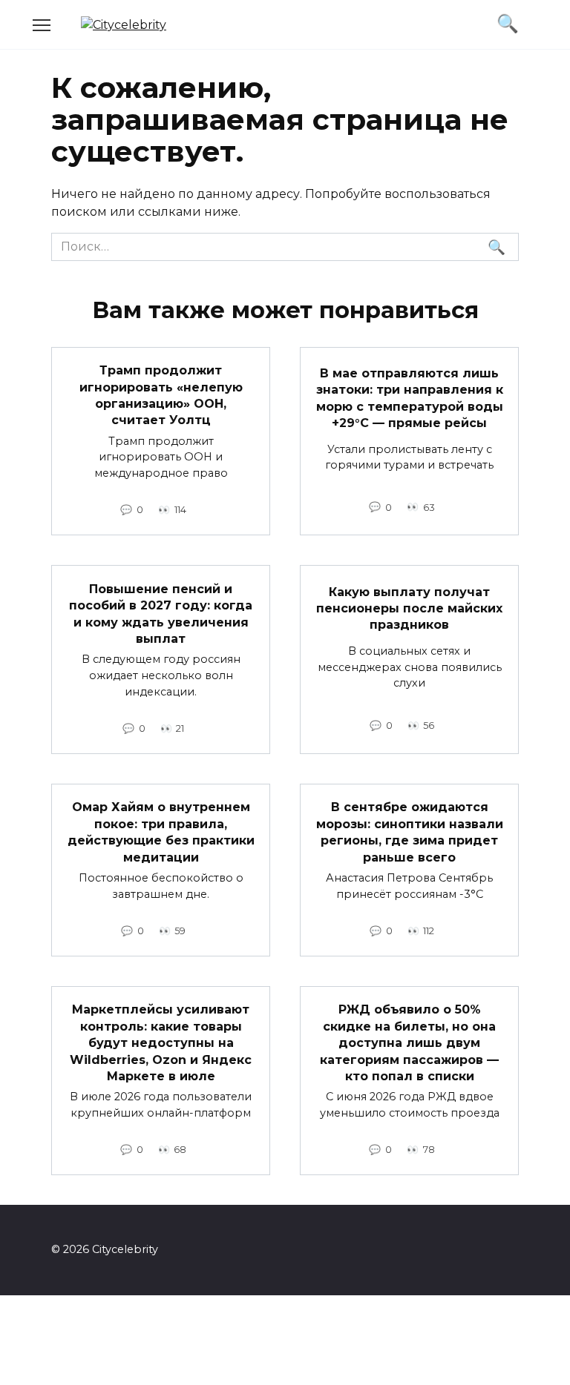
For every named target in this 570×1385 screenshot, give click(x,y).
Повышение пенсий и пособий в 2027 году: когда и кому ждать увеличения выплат (160, 613)
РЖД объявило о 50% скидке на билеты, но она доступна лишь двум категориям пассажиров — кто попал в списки (409, 1042)
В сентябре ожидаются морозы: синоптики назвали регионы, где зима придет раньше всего (409, 832)
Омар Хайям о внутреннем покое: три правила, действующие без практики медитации (161, 832)
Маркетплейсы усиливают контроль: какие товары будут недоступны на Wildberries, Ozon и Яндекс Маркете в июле (161, 1042)
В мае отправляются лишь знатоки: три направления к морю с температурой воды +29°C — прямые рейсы (409, 397)
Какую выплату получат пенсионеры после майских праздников (409, 608)
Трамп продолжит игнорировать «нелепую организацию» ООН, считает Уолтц (161, 395)
